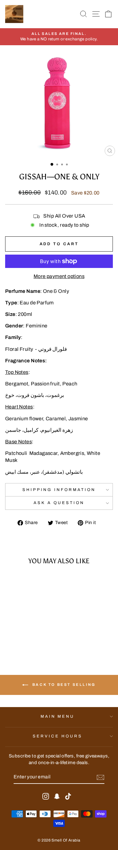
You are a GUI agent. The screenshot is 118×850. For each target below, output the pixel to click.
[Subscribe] (100, 777)
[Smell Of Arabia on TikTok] (68, 796)
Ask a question (59, 502)
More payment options (59, 276)
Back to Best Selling (63, 684)
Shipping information (59, 489)
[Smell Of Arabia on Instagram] (45, 796)
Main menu (58, 716)
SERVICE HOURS (57, 736)
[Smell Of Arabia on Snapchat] (57, 796)
